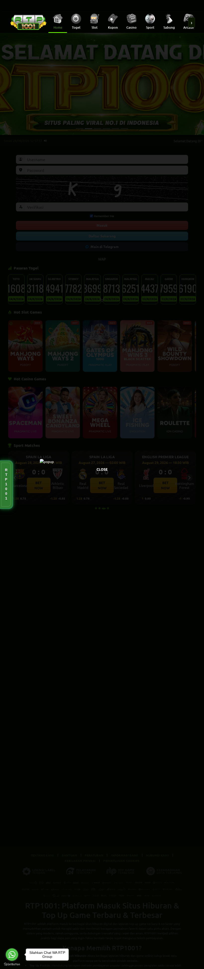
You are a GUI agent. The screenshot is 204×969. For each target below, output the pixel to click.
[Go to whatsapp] (12, 954)
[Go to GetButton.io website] (12, 964)
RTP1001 (6, 484)
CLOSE (102, 469)
